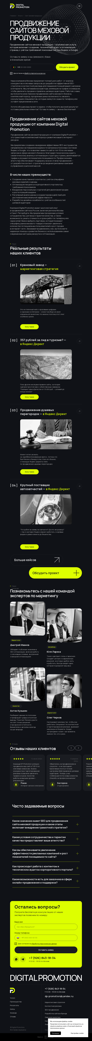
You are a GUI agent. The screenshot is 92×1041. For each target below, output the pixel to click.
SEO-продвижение (52, 1010)
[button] (55, 573)
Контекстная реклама (53, 1006)
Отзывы (13, 1016)
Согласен (55, 1033)
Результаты (14, 1005)
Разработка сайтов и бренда (56, 1013)
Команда (13, 1013)
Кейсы (12, 1009)
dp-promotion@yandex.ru (59, 996)
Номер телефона (22, 933)
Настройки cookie (77, 1033)
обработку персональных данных (34, 73)
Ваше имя (19, 922)
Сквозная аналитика (52, 1017)
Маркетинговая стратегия (55, 1002)
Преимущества (16, 1002)
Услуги (20, 16)
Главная (13, 16)
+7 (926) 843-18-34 (42, 958)
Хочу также (29, 327)
